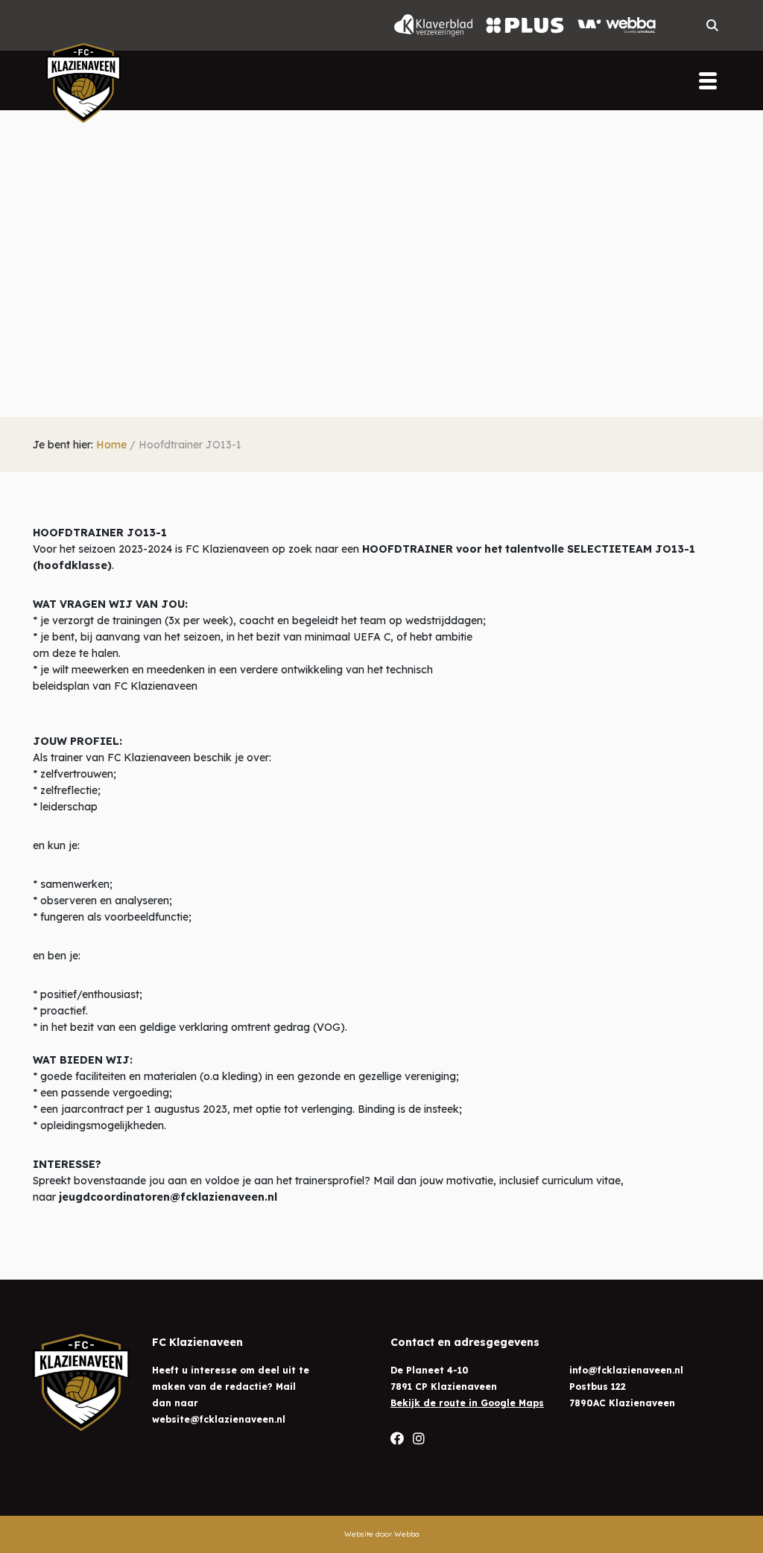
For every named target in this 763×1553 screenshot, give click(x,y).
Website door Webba (382, 1534)
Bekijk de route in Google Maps (467, 1403)
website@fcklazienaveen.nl (218, 1419)
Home (111, 444)
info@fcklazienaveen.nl (626, 1370)
